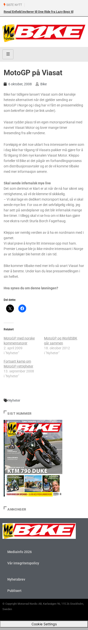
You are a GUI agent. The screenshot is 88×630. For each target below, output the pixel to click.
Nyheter (14, 400)
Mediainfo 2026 (19, 552)
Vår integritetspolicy (23, 563)
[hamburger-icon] (7, 54)
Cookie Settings (44, 624)
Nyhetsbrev (16, 579)
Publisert (14, 591)
